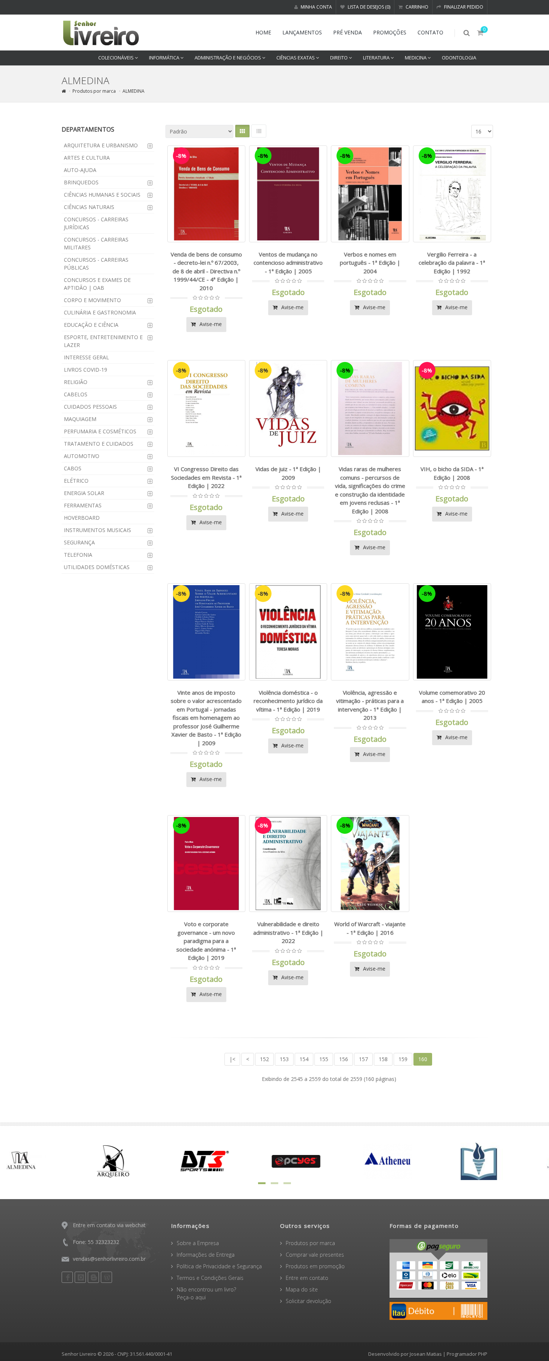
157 (363, 1059)
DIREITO (339, 57)
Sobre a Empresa (198, 1243)
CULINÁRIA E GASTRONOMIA (100, 312)
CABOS (72, 468)
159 (402, 1059)
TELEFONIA (78, 554)
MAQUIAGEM (80, 419)
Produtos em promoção (315, 1266)
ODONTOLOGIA (459, 57)
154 (304, 1059)
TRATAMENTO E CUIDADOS (98, 443)
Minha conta (316, 7)
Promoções (389, 32)
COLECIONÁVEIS (116, 57)
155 (323, 1059)
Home (263, 32)
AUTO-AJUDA (80, 169)
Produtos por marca (94, 91)
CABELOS (75, 394)
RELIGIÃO (75, 381)
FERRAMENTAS (83, 505)
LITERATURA (377, 57)
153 (284, 1059)
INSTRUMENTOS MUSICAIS (97, 530)
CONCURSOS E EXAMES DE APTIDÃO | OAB (97, 283)
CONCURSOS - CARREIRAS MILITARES (96, 243)
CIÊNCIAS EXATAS (296, 57)
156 (343, 1059)
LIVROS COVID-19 (85, 369)
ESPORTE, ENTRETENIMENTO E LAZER (103, 341)
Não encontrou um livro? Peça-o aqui (203, 1293)
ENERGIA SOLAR (84, 493)
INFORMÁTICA (164, 57)
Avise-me (210, 324)
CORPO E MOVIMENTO (92, 300)
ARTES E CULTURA (87, 157)
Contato (430, 32)
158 (383, 1059)
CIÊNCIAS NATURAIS (89, 207)
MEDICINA (416, 57)
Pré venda (347, 32)
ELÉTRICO (76, 480)
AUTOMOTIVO (81, 456)
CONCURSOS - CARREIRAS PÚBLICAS (96, 263)
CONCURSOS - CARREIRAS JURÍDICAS (96, 223)
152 (264, 1059)
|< (232, 1059)
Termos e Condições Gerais (210, 1277)
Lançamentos (302, 32)
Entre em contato (307, 1277)
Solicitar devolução (308, 1301)
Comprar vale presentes (315, 1254)
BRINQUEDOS (81, 182)
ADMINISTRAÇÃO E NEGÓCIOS (228, 57)
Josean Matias (426, 1354)
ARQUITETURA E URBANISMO (101, 145)
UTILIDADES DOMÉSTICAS (97, 567)
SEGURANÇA (79, 542)
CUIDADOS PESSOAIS (90, 406)
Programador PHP (467, 1354)
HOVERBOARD (82, 517)
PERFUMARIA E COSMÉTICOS (100, 431)
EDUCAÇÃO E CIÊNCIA (91, 324)
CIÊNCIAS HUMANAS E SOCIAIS (102, 194)
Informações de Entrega (206, 1254)
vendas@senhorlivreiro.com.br (109, 1258)
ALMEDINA (133, 91)
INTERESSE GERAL (86, 357)
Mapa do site (302, 1289)
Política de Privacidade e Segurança (219, 1266)
